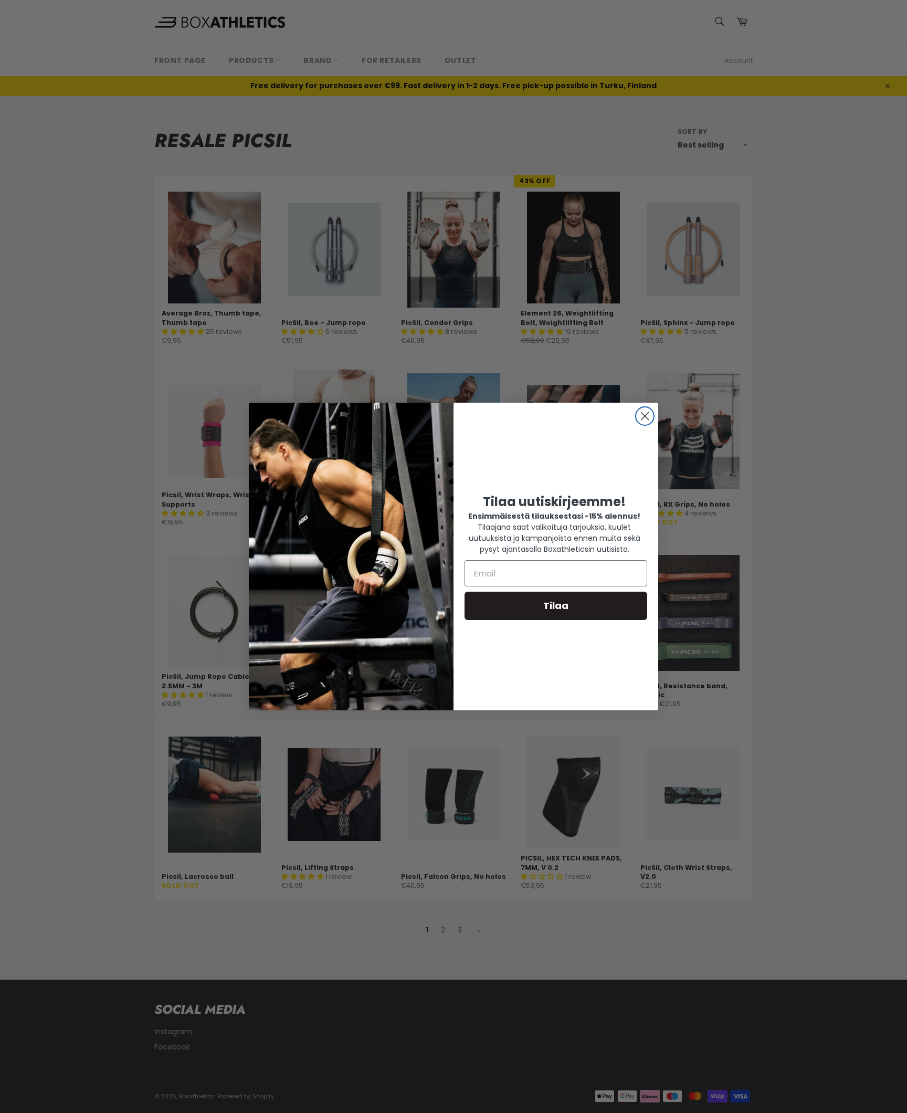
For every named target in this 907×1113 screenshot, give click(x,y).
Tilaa (555, 605)
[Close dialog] (645, 416)
